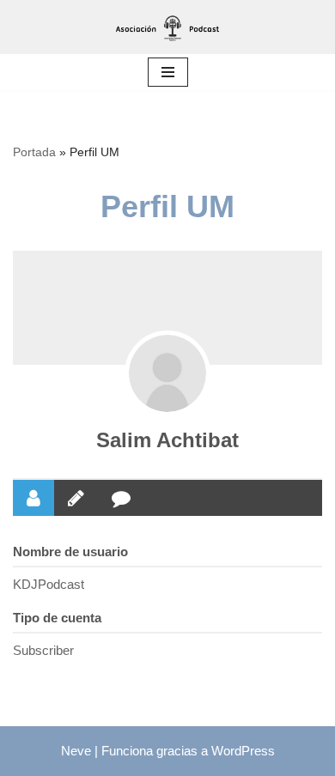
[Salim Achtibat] (167, 373)
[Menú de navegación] (168, 72)
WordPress (243, 750)
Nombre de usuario (70, 551)
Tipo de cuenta (57, 617)
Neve (76, 750)
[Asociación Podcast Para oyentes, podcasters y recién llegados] (167, 27)
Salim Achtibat (167, 440)
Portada (34, 152)
